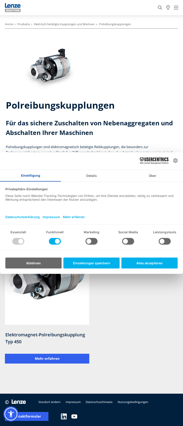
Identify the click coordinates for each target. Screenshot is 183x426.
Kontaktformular (26, 416)
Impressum (73, 402)
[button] (10, 413)
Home (9, 24)
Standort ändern (49, 402)
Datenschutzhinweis (99, 402)
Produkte (23, 24)
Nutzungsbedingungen (133, 402)
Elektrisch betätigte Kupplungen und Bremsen (64, 24)
